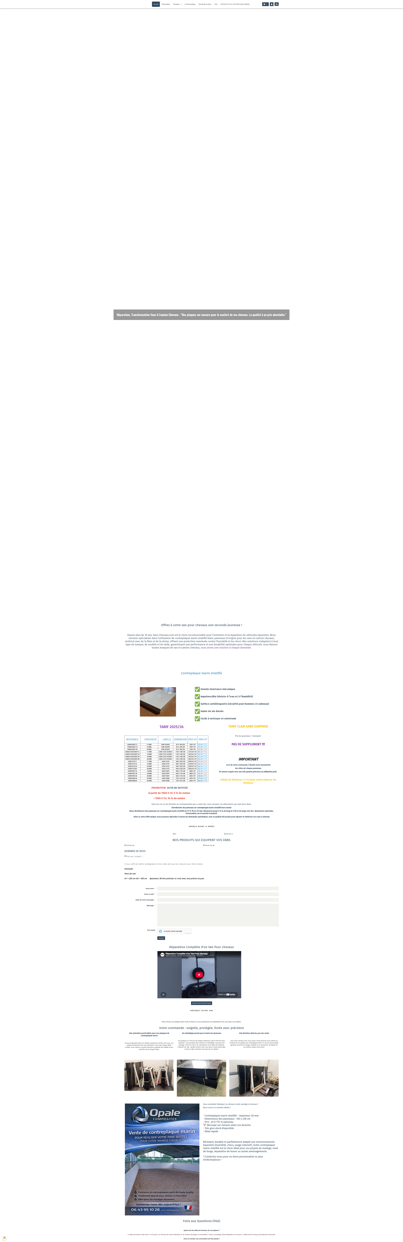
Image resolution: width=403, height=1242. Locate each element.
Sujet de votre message (144, 900)
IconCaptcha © (188, 933)
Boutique (176, 4)
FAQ (216, 4)
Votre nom (150, 888)
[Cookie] (4, 1237)
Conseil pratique (190, 4)
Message (150, 905)
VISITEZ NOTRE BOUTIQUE (201, 1003)
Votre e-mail (149, 894)
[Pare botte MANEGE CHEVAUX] (162, 1159)
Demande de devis (205, 4)
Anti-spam (151, 930)
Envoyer (161, 938)
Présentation (165, 4)
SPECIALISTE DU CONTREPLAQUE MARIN (235, 4)
